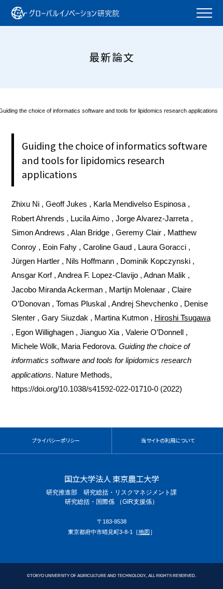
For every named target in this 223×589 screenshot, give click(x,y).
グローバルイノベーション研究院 (65, 13)
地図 (144, 532)
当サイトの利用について (167, 440)
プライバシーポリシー (56, 440)
